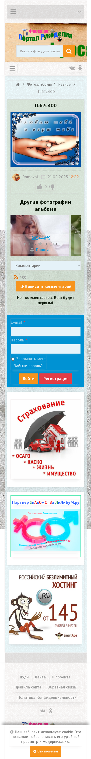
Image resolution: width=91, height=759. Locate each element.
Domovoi (29, 176)
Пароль (17, 340)
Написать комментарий (47, 286)
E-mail (16, 322)
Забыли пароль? (28, 365)
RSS (22, 277)
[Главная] (18, 84)
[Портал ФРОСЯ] (45, 35)
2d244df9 (41, 238)
